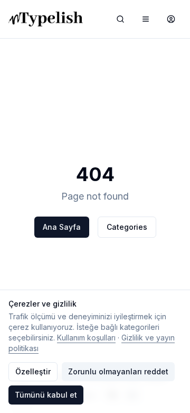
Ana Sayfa (62, 226)
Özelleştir (33, 371)
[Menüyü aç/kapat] (145, 19)
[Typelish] (45, 19)
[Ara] (120, 19)
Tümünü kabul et (46, 394)
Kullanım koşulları (86, 337)
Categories (127, 226)
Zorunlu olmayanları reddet (118, 371)
